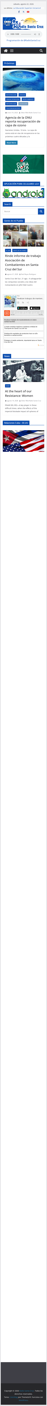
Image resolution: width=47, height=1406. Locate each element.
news (8, 386)
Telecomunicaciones (13, 108)
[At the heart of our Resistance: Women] (23, 371)
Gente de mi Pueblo (19, 250)
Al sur (8, 250)
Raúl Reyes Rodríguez (28, 274)
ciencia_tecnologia (12, 99)
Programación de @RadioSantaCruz (23, 40)
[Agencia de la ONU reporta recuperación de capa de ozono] (23, 79)
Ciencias (22, 95)
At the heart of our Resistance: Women (19, 393)
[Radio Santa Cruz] (6, 51)
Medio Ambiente (28, 99)
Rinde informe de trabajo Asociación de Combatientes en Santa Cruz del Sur (26, 8)
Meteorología (11, 104)
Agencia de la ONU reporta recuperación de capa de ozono (22, 121)
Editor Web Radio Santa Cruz (31, 113)
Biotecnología (11, 95)
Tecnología (23, 104)
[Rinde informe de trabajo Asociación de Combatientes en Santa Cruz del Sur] (23, 235)
